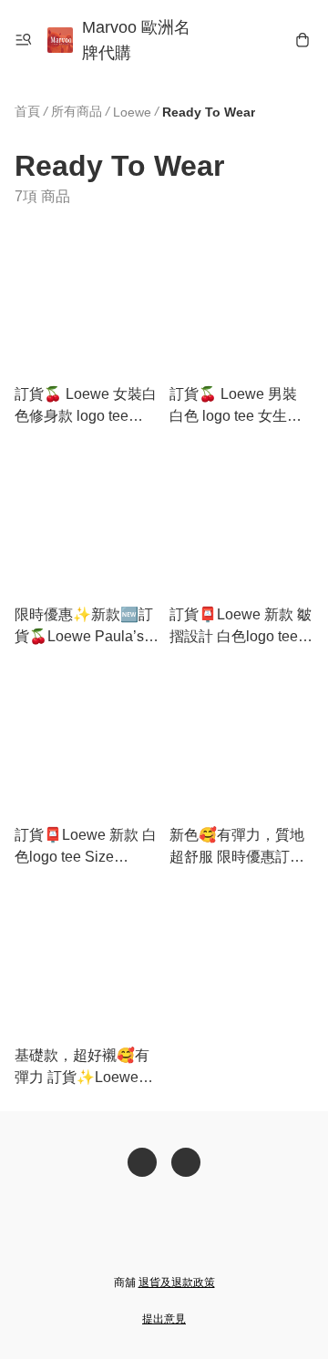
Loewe (132, 112)
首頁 (27, 111)
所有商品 (76, 111)
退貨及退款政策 (176, 1282)
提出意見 (164, 1319)
